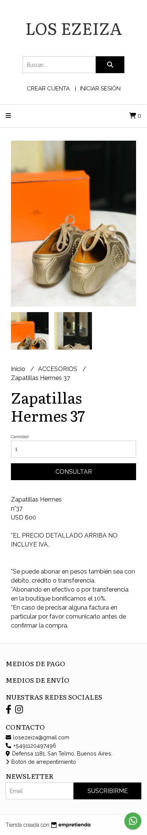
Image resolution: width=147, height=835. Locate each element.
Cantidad (20, 436)
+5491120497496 (34, 745)
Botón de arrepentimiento (43, 761)
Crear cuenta (48, 88)
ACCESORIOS (58, 368)
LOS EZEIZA (73, 28)
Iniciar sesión (100, 88)
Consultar (73, 471)
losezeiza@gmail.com (40, 737)
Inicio (19, 368)
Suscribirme (107, 790)
